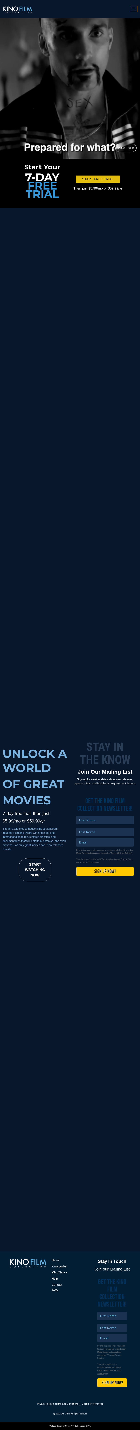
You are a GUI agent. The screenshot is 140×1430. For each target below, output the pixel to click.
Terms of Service (87, 862)
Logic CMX (85, 1426)
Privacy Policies (124, 853)
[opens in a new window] (70, 306)
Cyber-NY (69, 1426)
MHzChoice (59, 1272)
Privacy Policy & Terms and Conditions (57, 1403)
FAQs (55, 1290)
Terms (113, 853)
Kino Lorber (59, 1266)
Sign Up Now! (105, 871)
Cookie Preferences (92, 1403)
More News (115, 1182)
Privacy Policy (126, 859)
